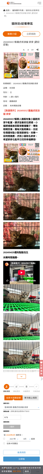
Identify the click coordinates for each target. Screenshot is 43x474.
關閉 (27, 471)
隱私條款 (17, 471)
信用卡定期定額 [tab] (13, 398)
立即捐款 (31, 34)
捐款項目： (7, 403)
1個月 (11, 427)
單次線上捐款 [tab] (30, 398)
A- (24, 50)
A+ (32, 50)
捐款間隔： (7, 422)
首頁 (7, 10)
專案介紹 (12, 34)
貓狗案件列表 (18, 10)
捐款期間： (7, 431)
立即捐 (21, 459)
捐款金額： (7, 411)
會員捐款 (21, 452)
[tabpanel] (21, 65)
